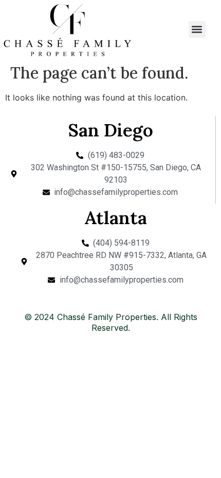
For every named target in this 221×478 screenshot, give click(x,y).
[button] (197, 29)
